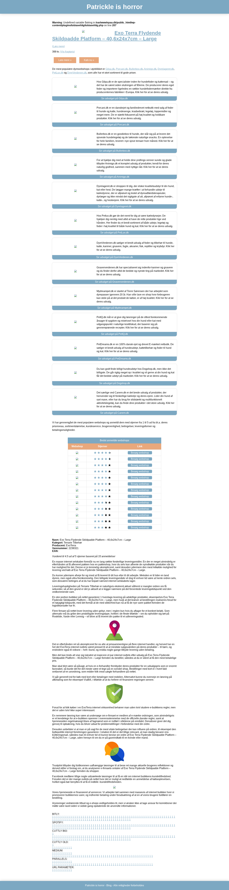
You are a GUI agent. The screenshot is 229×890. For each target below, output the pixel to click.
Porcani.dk (122, 69)
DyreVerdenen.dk (77, 72)
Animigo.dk (150, 69)
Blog (109, 885)
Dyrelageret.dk (166, 69)
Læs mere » (65, 60)
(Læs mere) (58, 46)
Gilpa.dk (110, 69)
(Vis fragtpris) (67, 51)
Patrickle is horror (115, 6)
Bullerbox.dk (136, 69)
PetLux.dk (57, 72)
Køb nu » (89, 60)
